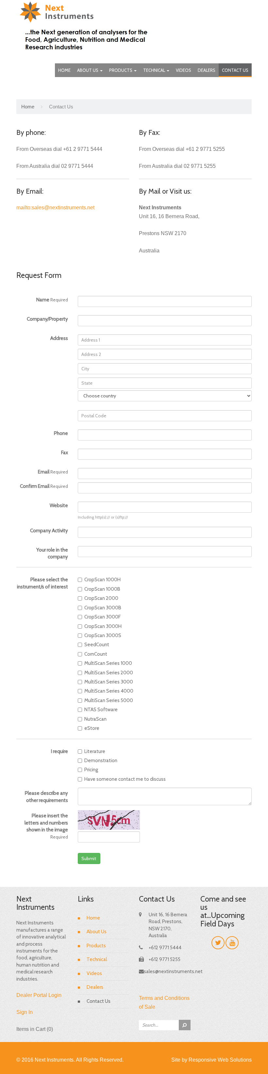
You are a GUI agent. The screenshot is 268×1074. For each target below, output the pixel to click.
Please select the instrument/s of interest (42, 583)
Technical (154, 70)
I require (59, 751)
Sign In (24, 1012)
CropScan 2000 (101, 598)
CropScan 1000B (102, 589)
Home (64, 70)
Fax (64, 453)
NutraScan (95, 719)
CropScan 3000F (102, 617)
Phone (61, 433)
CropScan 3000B (102, 608)
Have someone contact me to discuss (125, 779)
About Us (88, 70)
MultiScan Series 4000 (108, 691)
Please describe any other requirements (46, 796)
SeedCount (96, 645)
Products (121, 70)
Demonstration (100, 760)
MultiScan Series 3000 (108, 682)
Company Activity (49, 531)
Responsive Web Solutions (220, 1060)
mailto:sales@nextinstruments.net (55, 207)
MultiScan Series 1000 (108, 663)
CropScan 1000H (102, 580)
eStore (91, 728)
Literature (94, 751)
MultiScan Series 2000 (108, 673)
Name (52, 300)
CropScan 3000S (102, 635)
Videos (183, 70)
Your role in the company (52, 553)
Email (53, 472)
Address (59, 338)
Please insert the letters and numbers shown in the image (46, 826)
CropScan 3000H (103, 626)
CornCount (95, 654)
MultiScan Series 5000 (108, 700)
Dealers (206, 70)
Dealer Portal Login (38, 995)
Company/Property (47, 319)
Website (59, 505)
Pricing (91, 770)
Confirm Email (44, 486)
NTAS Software (101, 710)
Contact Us (235, 70)
